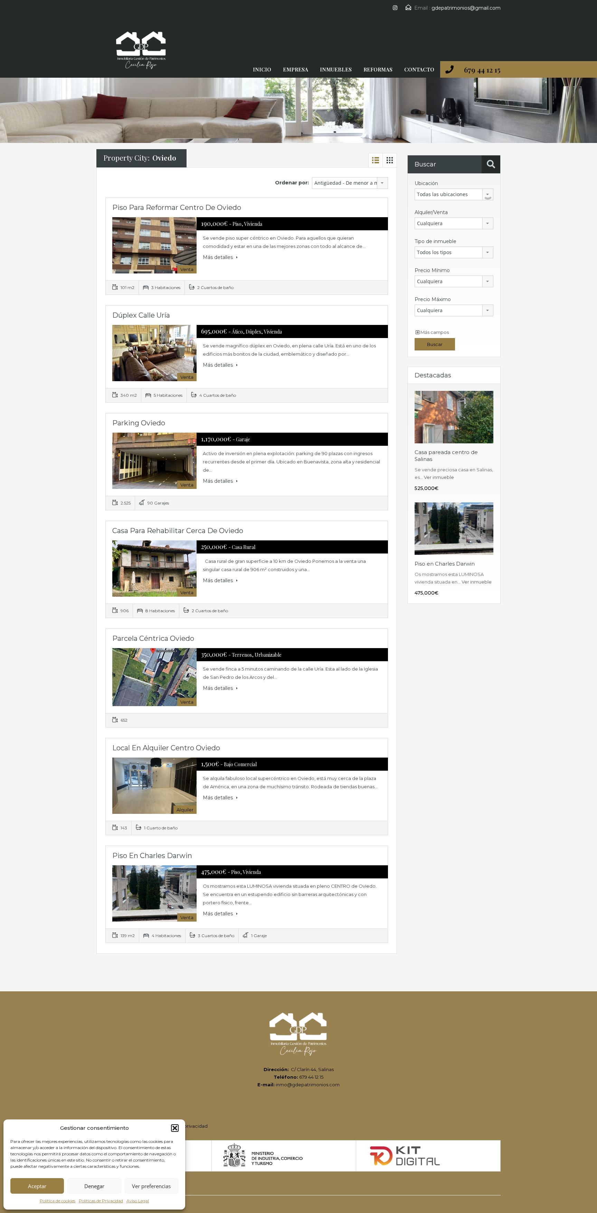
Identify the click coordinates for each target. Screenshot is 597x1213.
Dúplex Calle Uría (141, 315)
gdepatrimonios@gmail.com (466, 8)
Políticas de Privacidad (101, 1200)
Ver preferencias (151, 1186)
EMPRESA (295, 69)
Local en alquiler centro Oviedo (166, 748)
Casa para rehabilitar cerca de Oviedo (177, 531)
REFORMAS (377, 69)
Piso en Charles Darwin (152, 855)
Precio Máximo (433, 299)
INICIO (262, 69)
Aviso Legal (137, 1200)
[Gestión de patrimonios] (141, 52)
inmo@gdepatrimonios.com (308, 1084)
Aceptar (37, 1186)
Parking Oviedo (138, 423)
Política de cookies (57, 1200)
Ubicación (426, 183)
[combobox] (350, 183)
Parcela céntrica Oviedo (153, 638)
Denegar (94, 1186)
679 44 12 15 (482, 69)
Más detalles (218, 257)
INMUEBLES (336, 69)
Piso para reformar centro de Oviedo (176, 207)
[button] (174, 1128)
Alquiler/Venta (431, 212)
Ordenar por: (292, 183)
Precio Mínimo (432, 270)
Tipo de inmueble (435, 241)
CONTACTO (419, 69)
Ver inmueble (439, 477)
